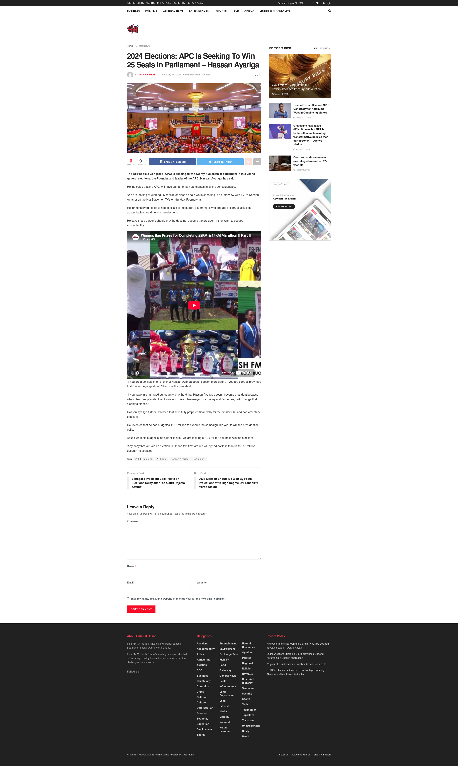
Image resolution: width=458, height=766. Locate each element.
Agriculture (203, 659)
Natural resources (248, 645)
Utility (245, 731)
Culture (201, 702)
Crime (200, 691)
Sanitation (248, 688)
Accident (202, 643)
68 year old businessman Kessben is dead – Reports (296, 664)
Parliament (199, 458)
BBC (199, 670)
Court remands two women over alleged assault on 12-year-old (310, 161)
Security (247, 693)
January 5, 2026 (302, 169)
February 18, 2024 (171, 74)
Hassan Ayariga (180, 458)
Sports (221, 10)
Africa (249, 10)
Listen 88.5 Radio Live (275, 10)
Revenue (247, 674)
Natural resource (225, 729)
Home (130, 45)
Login (328, 2)
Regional (247, 663)
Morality (224, 716)
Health (223, 681)
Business (133, 10)
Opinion (247, 652)
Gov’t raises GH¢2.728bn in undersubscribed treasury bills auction (296, 86)
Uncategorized (251, 725)
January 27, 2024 (303, 117)
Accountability (206, 649)
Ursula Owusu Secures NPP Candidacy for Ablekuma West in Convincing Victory (310, 108)
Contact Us (179, 2)
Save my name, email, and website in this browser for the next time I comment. (178, 598)
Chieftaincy (204, 681)
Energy (201, 734)
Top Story (248, 715)
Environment (227, 649)
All (316, 48)
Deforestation (205, 708)
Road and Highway (248, 680)
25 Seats (162, 458)
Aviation (202, 665)
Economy (202, 718)
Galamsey (226, 670)
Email (131, 582)
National (225, 722)
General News (173, 10)
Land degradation (227, 693)
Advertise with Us (135, 2)
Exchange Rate (229, 654)
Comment (134, 521)
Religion (247, 668)
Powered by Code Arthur (182, 754)
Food (223, 665)
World (245, 736)
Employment (204, 729)
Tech (235, 10)
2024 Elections (143, 458)
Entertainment (200, 10)
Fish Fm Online (162, 754)
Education (203, 724)
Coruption (203, 686)
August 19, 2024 (302, 149)
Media (223, 711)
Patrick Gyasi (147, 74)
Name (131, 566)
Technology (249, 709)
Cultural (201, 697)
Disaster (202, 713)
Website (202, 582)
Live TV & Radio (195, 2)
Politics (151, 10)
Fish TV (224, 659)
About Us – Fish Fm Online (159, 2)
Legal (223, 700)
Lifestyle (225, 706)
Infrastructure (228, 686)
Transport (248, 720)
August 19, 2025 (281, 93)
